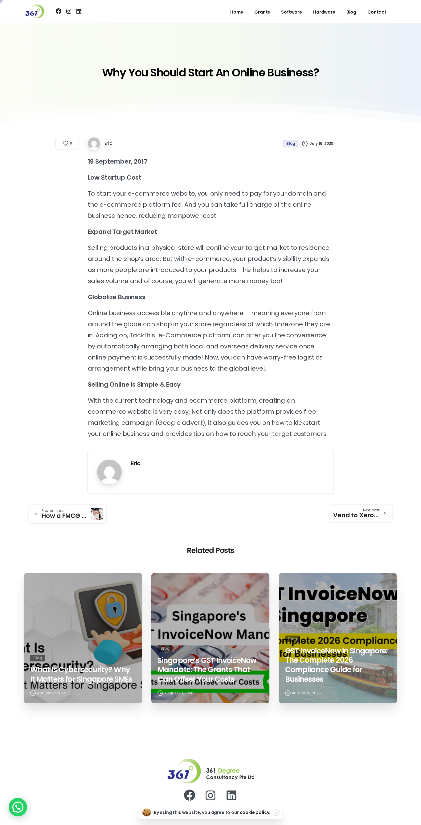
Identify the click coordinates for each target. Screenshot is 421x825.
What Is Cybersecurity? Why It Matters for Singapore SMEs (81, 674)
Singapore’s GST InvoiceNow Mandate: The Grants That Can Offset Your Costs (206, 670)
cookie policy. (255, 812)
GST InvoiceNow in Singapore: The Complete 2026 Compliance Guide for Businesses (336, 665)
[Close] (276, 813)
